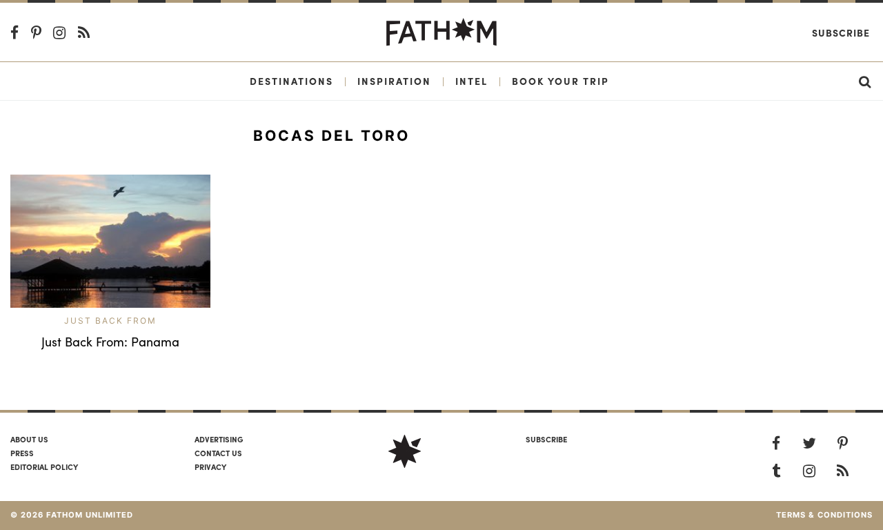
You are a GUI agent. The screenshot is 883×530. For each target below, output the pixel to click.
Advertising (219, 438)
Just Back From (110, 320)
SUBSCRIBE (546, 438)
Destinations (291, 81)
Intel (471, 81)
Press (22, 452)
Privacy (210, 466)
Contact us (218, 452)
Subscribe (841, 32)
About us (29, 438)
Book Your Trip (560, 81)
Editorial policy (44, 466)
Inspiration (394, 81)
